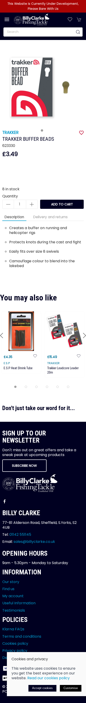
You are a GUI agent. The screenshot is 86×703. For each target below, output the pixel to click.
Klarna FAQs (13, 629)
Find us (8, 589)
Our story (10, 581)
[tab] (15, 387)
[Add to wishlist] (35, 356)
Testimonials (13, 610)
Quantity (10, 196)
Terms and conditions (21, 636)
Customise (71, 688)
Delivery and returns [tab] (50, 217)
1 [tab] (43, 131)
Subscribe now (24, 465)
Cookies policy (15, 643)
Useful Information (19, 603)
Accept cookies (42, 688)
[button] (7, 19)
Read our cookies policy (48, 678)
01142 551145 (20, 534)
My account (13, 596)
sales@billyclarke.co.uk (34, 541)
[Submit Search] (78, 32)
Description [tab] (14, 217)
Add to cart (62, 204)
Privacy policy (14, 650)
